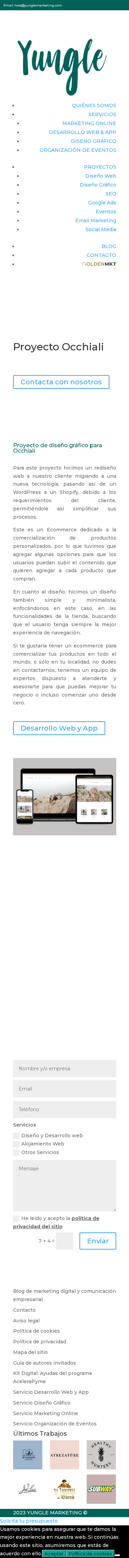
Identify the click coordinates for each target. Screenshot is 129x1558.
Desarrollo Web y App (59, 728)
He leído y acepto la (56, 1222)
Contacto (24, 1310)
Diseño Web (100, 176)
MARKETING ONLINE (89, 123)
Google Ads (102, 203)
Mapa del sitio (30, 1352)
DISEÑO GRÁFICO (93, 141)
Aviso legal (26, 1321)
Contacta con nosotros (61, 382)
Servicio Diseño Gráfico (42, 1403)
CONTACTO (101, 255)
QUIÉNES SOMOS (94, 105)
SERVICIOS (102, 114)
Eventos (106, 211)
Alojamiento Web (42, 1144)
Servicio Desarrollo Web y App (51, 1392)
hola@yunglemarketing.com (38, 5)
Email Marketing (95, 220)
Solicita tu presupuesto (29, 1521)
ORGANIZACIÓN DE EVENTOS (78, 150)
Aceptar (54, 1553)
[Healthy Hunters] (101, 1468)
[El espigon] (27, 1468)
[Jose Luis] (27, 1502)
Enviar (98, 1241)
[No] (117, 1555)
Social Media (100, 229)
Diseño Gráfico (98, 185)
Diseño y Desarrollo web (52, 1135)
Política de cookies (36, 1331)
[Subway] (101, 1502)
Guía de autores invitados (44, 1363)
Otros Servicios (40, 1152)
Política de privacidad (39, 1342)
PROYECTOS (100, 167)
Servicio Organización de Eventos (55, 1424)
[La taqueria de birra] (64, 1502)
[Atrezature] (64, 1468)
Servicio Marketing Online (45, 1413)
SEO (111, 194)
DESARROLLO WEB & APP (82, 132)
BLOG (108, 246)
